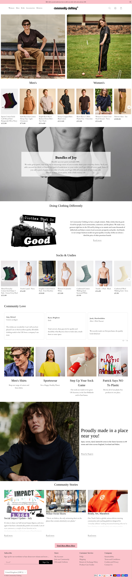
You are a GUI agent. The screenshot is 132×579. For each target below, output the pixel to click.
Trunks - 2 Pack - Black (103, 288)
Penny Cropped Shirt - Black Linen (65, 117)
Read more (97, 240)
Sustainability (109, 556)
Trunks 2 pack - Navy (27, 288)
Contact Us (108, 564)
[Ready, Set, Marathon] (108, 501)
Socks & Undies (66, 255)
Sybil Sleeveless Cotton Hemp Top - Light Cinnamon (28, 118)
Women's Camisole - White (65, 289)
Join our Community (61, 559)
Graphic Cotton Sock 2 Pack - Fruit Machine (47, 289)
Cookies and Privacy (112, 562)
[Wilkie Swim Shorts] (66, 501)
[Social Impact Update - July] (24, 503)
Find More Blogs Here (66, 545)
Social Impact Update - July (18, 518)
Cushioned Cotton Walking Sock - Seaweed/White (83, 290)
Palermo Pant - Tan (120, 116)
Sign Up (46, 562)
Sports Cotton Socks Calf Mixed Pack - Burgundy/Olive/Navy (9, 118)
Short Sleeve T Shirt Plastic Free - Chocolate (85, 117)
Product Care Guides (86, 564)
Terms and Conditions (112, 559)
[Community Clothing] (66, 8)
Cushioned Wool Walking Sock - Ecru (121, 289)
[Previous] (3, 107)
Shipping (82, 559)
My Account (58, 556)
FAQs (81, 556)
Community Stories (66, 484)
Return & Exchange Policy (88, 562)
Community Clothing (15, 575)
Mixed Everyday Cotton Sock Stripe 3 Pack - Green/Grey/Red (9, 290)
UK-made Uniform (61, 562)
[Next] (129, 107)
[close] (130, 2)
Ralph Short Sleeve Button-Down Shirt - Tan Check (46, 118)
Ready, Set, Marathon (98, 513)
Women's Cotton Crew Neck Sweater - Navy (103, 117)
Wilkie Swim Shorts (56, 513)
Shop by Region (87, 454)
